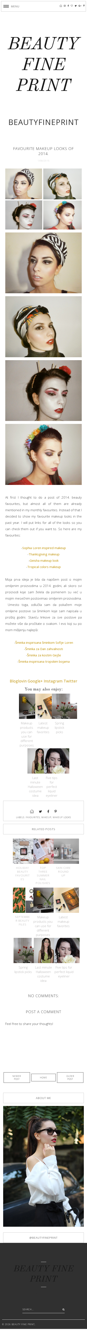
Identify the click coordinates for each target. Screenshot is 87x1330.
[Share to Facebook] (48, 811)
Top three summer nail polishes (43, 875)
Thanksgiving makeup (44, 554)
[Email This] (32, 811)
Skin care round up (63, 871)
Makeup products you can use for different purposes (27, 734)
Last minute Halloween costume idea (35, 787)
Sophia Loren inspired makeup (44, 548)
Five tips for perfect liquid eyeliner (51, 787)
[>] (62, 1309)
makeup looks (62, 817)
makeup (46, 817)
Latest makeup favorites (43, 727)
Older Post (70, 1077)
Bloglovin (18, 681)
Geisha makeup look (44, 560)
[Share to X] (40, 811)
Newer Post (16, 1077)
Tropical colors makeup (44, 567)
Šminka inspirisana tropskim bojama (44, 661)
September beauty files (22, 920)
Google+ (35, 681)
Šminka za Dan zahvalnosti (44, 649)
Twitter (70, 681)
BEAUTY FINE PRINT (43, 65)
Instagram (53, 681)
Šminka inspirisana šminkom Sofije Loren (44, 642)
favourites (33, 817)
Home (43, 1077)
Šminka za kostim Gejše (44, 655)
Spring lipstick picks (59, 727)
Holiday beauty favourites (22, 873)
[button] (11, 6)
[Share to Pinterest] (55, 811)
